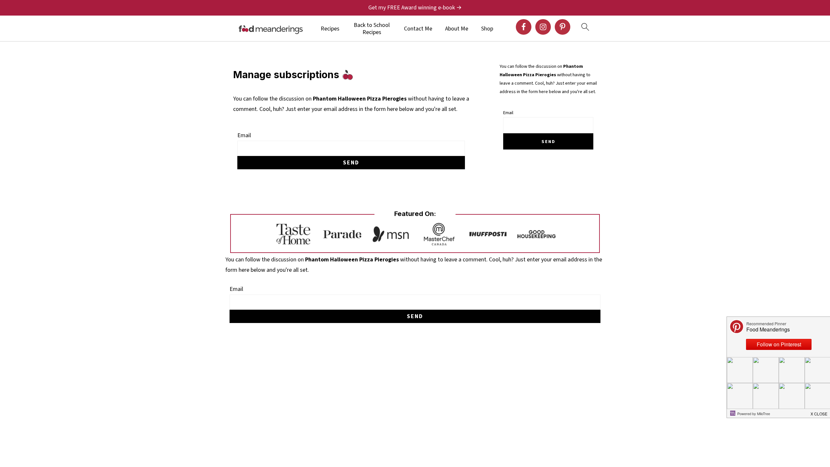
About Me (456, 28)
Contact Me (418, 28)
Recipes (330, 28)
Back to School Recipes (372, 29)
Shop (487, 28)
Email (244, 135)
